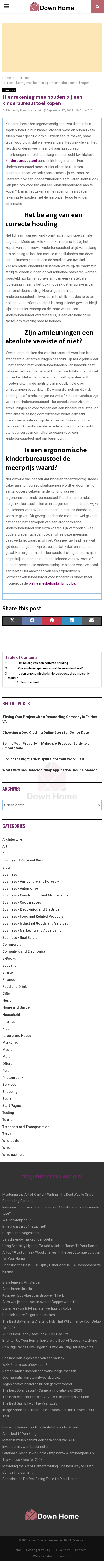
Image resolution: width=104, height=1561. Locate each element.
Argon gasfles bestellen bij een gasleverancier (37, 1384)
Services (9, 1084)
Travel (7, 1134)
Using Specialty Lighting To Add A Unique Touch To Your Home (49, 1246)
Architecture (12, 839)
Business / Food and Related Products (32, 916)
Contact (62, 1556)
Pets (5, 1071)
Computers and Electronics (24, 951)
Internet (8, 1022)
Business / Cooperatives (21, 902)
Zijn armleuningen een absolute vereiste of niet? (46, 668)
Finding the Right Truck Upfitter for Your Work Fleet (43, 759)
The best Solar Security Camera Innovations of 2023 (42, 1390)
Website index (42, 1556)
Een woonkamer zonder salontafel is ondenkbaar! (40, 1427)
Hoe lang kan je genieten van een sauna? (33, 1358)
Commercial (12, 944)
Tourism (9, 1120)
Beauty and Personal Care (22, 860)
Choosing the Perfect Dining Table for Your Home (39, 1479)
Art (4, 846)
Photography (12, 1077)
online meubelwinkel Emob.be (52, 583)
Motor (7, 1057)
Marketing (10, 1042)
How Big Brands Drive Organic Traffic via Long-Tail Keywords (47, 1347)
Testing (8, 1113)
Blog (6, 867)
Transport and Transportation (25, 1127)
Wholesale (10, 1141)
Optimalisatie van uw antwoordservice (31, 1377)
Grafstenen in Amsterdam (22, 1282)
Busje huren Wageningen (21, 1233)
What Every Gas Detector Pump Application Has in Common (49, 770)
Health (7, 1000)
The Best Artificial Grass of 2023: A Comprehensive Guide (46, 1397)
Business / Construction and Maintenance (35, 895)
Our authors (63, 1550)
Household (11, 1015)
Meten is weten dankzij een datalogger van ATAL (39, 1440)
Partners (81, 1550)
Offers (7, 1064)
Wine (6, 1148)
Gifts (6, 993)
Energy (8, 972)
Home (18, 1550)
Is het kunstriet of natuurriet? (24, 1226)
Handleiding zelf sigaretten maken (28, 1315)
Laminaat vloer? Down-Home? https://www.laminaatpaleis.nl (48, 1453)
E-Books (9, 958)
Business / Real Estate (19, 937)
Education (10, 965)
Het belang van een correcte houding (38, 663)
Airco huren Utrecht (17, 1289)
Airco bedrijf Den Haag (19, 1434)
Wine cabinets (13, 1155)
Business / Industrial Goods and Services (35, 923)
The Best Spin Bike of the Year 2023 (29, 1403)
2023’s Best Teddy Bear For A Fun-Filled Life (35, 1334)
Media (7, 1050)
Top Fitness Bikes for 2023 (22, 1460)
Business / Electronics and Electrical (31, 909)
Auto (6, 853)
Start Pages (11, 1106)
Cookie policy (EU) (38, 1550)
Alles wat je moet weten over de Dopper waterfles (40, 1302)
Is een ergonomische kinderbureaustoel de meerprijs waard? (49, 676)
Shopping (10, 1092)
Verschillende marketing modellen (28, 1239)
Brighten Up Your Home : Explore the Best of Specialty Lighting (49, 1340)
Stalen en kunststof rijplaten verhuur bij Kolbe (36, 1308)
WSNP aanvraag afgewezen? (24, 1364)
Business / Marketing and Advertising (32, 930)
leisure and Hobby (16, 1035)
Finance (8, 980)
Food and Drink (14, 986)
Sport (6, 1099)
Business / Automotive (20, 888)
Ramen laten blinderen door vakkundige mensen (39, 1371)
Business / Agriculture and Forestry (30, 881)
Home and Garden (16, 1007)
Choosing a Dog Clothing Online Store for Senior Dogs (46, 732)
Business (9, 90)
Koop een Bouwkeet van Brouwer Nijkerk (33, 1295)
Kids (6, 1029)
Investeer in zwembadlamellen (25, 1447)
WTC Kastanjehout (16, 1220)
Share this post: (30, 682)
